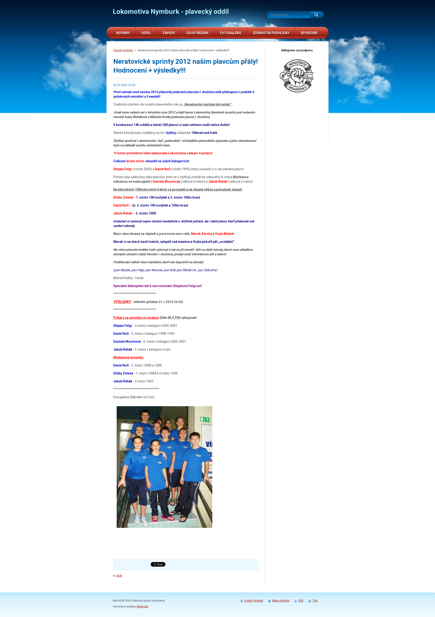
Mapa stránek (280, 600)
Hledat (317, 14)
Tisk (315, 600)
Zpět (119, 575)
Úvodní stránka (123, 50)
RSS (300, 600)
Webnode (142, 606)
